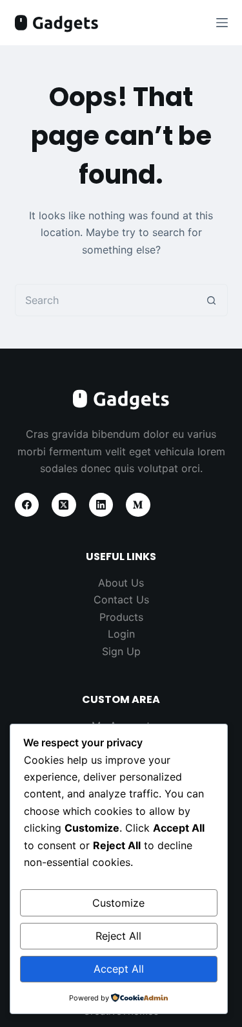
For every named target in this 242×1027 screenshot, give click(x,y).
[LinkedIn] (101, 505)
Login (121, 633)
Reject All (118, 935)
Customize (118, 902)
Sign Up (121, 651)
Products (121, 617)
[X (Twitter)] (64, 505)
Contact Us (121, 599)
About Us (121, 582)
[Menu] (222, 22)
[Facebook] (27, 505)
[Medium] (138, 505)
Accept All (119, 968)
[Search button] (212, 300)
